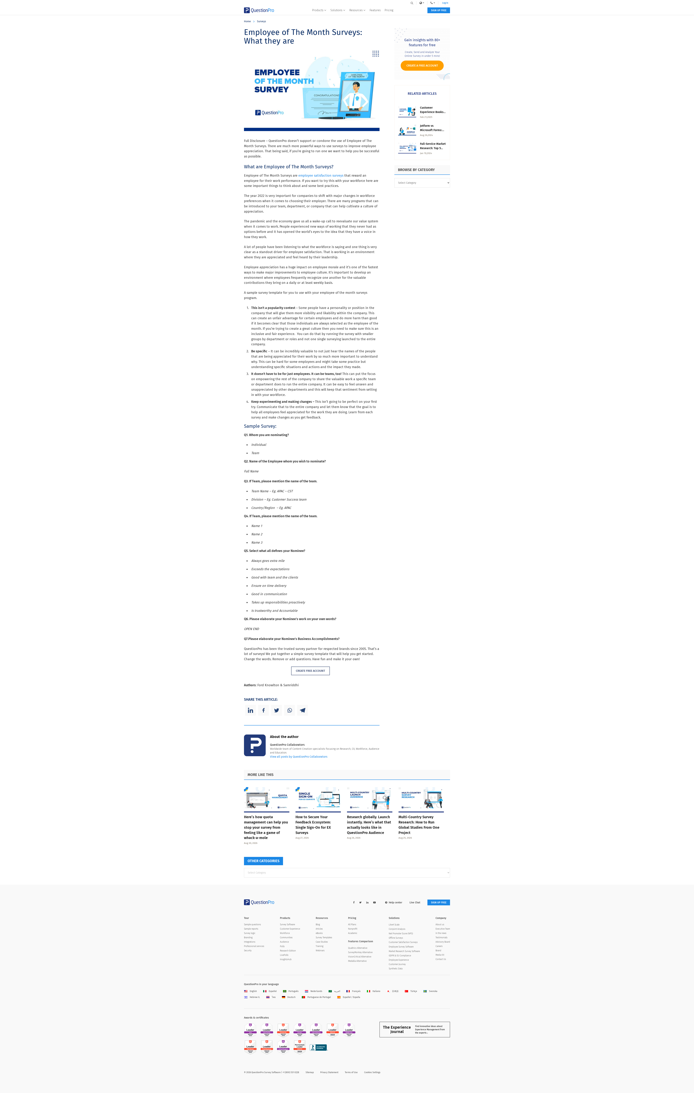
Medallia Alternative (357, 961)
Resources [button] (356, 10)
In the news (441, 933)
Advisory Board (443, 942)
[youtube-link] (374, 902)
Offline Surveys (396, 938)
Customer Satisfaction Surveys (403, 942)
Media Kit (440, 955)
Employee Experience (399, 960)
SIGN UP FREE (438, 10)
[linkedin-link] (367, 902)
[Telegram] (302, 710)
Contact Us (441, 959)
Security (248, 950)
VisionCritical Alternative (359, 956)
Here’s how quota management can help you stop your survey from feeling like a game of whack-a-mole (266, 827)
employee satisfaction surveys (320, 176)
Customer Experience (290, 929)
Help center (395, 902)
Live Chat (415, 902)
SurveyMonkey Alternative (360, 952)
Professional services (254, 946)
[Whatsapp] (289, 710)
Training (319, 946)
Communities (286, 937)
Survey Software (287, 924)
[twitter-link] (360, 902)
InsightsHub (286, 959)
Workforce (285, 933)
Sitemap (310, 1072)
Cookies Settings (372, 1072)
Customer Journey (397, 964)
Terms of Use (351, 1072)
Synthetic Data (395, 968)
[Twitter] (276, 710)
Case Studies (322, 942)
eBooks (319, 933)
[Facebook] (263, 710)
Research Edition (288, 950)
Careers (439, 946)
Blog (318, 924)
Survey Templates (324, 937)
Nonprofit (352, 929)
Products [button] (317, 10)
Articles (319, 929)
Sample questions (252, 924)
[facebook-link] (354, 902)
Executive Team (443, 929)
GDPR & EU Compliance (400, 955)
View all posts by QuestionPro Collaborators (298, 756)
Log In (445, 3)
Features (375, 10)
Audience (284, 942)
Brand (438, 950)
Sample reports (251, 929)
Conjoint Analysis (397, 929)
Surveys (261, 21)
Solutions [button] (336, 10)
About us (440, 924)
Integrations (249, 942)
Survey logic (249, 933)
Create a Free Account (422, 65)
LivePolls (284, 955)
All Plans (352, 924)
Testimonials (441, 937)
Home (247, 21)
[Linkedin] (250, 710)
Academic (352, 933)
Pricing (389, 10)
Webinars (320, 950)
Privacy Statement (329, 1072)
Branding (248, 937)
